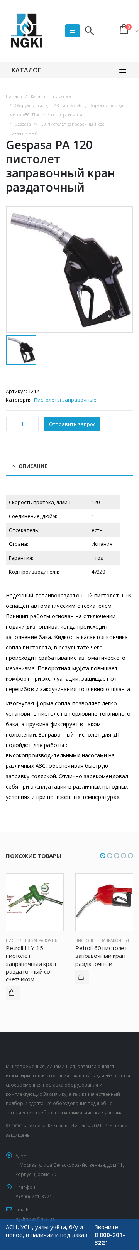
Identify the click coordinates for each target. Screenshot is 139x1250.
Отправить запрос (72, 424)
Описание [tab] (33, 466)
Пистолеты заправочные (65, 399)
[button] (102, 855)
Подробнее (13, 993)
